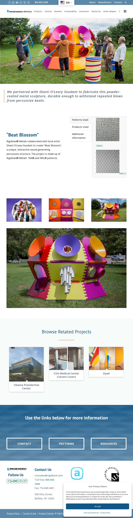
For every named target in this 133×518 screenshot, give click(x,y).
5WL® (122, 173)
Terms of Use (29, 513)
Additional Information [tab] (78, 135)
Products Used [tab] (80, 126)
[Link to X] (24, 2)
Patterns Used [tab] (80, 119)
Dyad (106, 373)
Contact (118, 2)
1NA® (99, 145)
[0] (125, 11)
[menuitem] (92, 2)
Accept (98, 506)
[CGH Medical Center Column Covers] (66, 358)
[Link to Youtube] (17, 2)
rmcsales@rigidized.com (49, 475)
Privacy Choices (46, 513)
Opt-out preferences (91, 513)
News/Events (104, 2)
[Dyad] (106, 358)
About (92, 2)
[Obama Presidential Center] (26, 364)
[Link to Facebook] (9, 2)
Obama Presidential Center (26, 386)
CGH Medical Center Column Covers (66, 375)
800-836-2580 (41, 2)
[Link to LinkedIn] (13, 2)
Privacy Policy (105, 513)
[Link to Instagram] (20, 2)
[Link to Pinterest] (28, 2)
